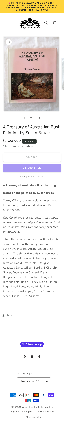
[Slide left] (24, 118)
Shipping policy (34, 417)
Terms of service (46, 411)
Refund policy (27, 411)
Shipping (7, 146)
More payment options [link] (32, 176)
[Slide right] (39, 118)
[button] (7, 22)
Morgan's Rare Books (29, 407)
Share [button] (9, 315)
